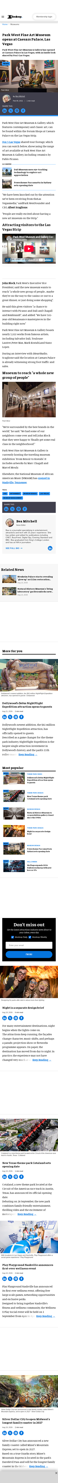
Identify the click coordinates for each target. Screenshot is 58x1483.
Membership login (44, 17)
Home (5, 24)
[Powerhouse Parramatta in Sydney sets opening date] (7, 183)
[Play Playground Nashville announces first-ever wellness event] (29, 1236)
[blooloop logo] (19, 17)
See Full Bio (13, 548)
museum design (30, 493)
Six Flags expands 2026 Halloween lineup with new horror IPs (39, 867)
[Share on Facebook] (23, 110)
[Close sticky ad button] (56, 1473)
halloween (32, 862)
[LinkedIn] (50, 548)
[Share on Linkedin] (4, 110)
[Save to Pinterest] (17, 110)
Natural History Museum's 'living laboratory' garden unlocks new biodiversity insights (35, 591)
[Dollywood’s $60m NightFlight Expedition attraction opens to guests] (29, 674)
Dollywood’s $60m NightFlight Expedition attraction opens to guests (27, 704)
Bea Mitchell (20, 96)
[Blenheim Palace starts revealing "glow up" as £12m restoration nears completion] (9, 578)
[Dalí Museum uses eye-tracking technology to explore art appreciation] (7, 171)
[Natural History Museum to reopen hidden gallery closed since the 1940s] (14, 813)
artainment (15, 493)
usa (5, 493)
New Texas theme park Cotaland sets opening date (39, 797)
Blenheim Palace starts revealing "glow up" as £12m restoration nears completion (35, 579)
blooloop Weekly (39, 937)
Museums (14, 24)
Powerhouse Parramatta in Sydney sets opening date (32, 184)
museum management (12, 498)
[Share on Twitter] (10, 110)
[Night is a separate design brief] (14, 830)
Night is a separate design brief (38, 832)
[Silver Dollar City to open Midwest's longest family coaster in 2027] (29, 1391)
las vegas (44, 493)
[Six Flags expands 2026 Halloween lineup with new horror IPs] (14, 865)
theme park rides (34, 774)
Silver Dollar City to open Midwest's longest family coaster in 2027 (26, 1420)
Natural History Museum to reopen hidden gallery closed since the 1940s (40, 815)
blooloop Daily (21, 937)
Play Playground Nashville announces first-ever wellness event (27, 1266)
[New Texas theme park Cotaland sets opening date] (14, 795)
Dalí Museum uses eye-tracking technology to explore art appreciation (30, 172)
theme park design (35, 793)
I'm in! (29, 954)
